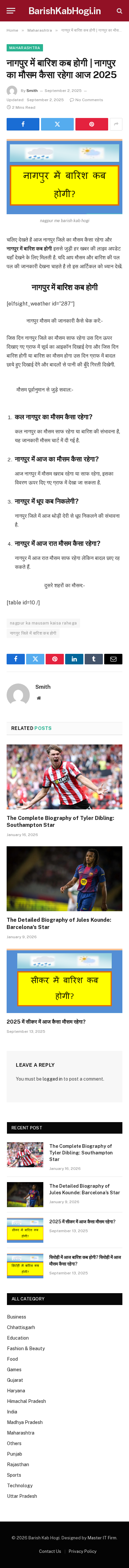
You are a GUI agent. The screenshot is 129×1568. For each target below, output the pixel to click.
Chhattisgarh (21, 1327)
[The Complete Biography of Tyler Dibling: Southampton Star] (64, 776)
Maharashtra (24, 48)
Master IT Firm (102, 1537)
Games (14, 1369)
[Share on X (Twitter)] (57, 124)
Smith (32, 90)
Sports (14, 1475)
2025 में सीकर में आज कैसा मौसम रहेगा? (46, 1022)
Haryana (16, 1390)
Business (16, 1317)
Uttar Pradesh (22, 1496)
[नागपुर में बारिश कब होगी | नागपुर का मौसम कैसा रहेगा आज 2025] (64, 176)
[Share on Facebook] (23, 124)
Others (14, 1443)
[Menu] (11, 10)
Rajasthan (18, 1464)
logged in (53, 1079)
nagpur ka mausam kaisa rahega (43, 623)
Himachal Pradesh (26, 1401)
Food (12, 1359)
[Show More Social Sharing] (116, 124)
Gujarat (15, 1380)
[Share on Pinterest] (91, 124)
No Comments (89, 100)
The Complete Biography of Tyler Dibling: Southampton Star (81, 1153)
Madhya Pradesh (25, 1422)
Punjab (14, 1454)
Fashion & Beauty (26, 1348)
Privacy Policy (83, 1551)
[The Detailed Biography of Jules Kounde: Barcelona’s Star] (64, 878)
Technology (19, 1485)
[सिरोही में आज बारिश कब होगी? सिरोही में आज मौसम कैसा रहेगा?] (25, 1265)
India (12, 1411)
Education (18, 1338)
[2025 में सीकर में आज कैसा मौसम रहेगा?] (64, 980)
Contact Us (50, 1551)
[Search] (118, 10)
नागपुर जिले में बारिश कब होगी (33, 633)
